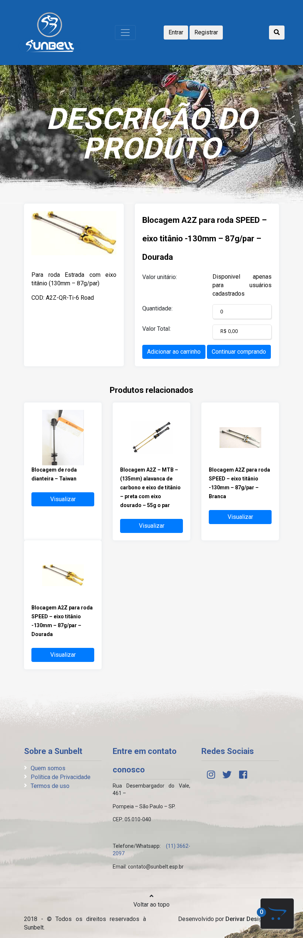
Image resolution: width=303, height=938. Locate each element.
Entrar (175, 32)
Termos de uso (50, 785)
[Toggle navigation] (125, 32)
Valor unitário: (159, 277)
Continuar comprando (239, 351)
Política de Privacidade (61, 777)
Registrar (206, 32)
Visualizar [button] (63, 499)
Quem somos (48, 768)
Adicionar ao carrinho (174, 351)
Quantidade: (157, 308)
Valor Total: (156, 328)
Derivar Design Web (252, 918)
